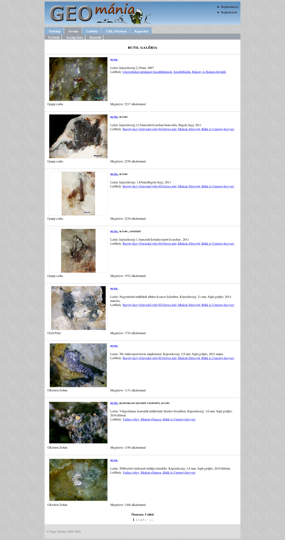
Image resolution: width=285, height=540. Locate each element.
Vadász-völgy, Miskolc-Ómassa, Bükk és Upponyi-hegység (159, 419)
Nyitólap (54, 31)
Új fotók (54, 37)
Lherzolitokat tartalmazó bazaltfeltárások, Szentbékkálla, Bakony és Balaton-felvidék (174, 72)
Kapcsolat (141, 31)
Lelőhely (92, 31)
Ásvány (73, 31)
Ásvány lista (74, 37)
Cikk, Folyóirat (116, 31)
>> (151, 519)
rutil (114, 59)
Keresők (95, 37)
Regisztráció (229, 12)
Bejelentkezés (229, 6)
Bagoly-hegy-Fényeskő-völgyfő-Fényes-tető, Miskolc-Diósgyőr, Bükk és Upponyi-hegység (178, 129)
